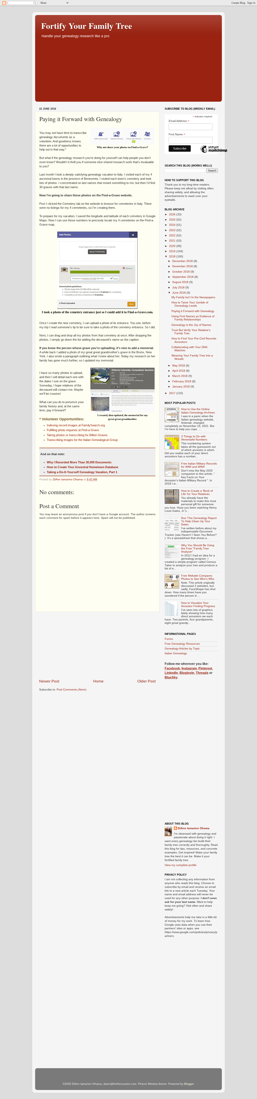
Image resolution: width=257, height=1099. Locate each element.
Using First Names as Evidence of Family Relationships (192, 318)
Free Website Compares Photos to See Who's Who (197, 577)
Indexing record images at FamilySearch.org (76, 425)
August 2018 (180, 282)
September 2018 (183, 276)
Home (98, 681)
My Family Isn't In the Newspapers (193, 297)
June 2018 (179, 292)
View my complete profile (180, 865)
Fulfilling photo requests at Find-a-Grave (73, 430)
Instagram (189, 668)
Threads (202, 672)
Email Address (179, 121)
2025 (172, 219)
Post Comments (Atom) (71, 689)
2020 (172, 246)
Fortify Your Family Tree (86, 25)
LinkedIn (171, 672)
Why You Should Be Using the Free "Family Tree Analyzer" (197, 548)
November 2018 (183, 266)
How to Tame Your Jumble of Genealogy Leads (189, 304)
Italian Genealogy (176, 653)
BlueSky (171, 677)
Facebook (172, 668)
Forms (169, 638)
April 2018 (179, 370)
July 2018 (178, 287)
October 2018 (181, 271)
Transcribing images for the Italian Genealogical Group (82, 440)
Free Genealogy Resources (182, 643)
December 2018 (183, 261)
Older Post (146, 681)
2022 (172, 235)
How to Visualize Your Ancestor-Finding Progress (198, 604)
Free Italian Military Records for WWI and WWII (199, 465)
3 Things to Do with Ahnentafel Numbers (194, 438)
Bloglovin (186, 672)
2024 (172, 224)
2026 (172, 214)
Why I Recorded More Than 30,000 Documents (79, 462)
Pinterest (205, 668)
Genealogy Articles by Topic (182, 648)
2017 (172, 393)
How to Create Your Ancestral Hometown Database (82, 467)
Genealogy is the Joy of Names (191, 324)
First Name (177, 134)
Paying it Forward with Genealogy (192, 311)
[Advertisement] (128, 69)
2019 (172, 251)
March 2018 (180, 375)
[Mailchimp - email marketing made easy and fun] (214, 152)
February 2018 (182, 381)
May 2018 (179, 365)
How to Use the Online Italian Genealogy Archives (198, 411)
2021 (172, 240)
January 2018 (181, 386)
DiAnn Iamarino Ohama (193, 828)
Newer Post (49, 681)
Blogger (189, 1083)
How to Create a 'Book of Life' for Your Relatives (197, 492)
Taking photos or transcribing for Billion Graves (77, 435)
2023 (172, 230)
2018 (172, 256)
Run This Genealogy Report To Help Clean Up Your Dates (199, 521)
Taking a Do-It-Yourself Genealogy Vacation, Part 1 (82, 472)
